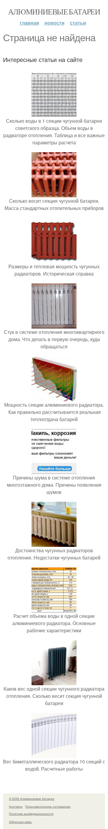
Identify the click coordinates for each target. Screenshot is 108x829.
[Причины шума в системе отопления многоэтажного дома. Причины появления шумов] (54, 470)
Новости (54, 22)
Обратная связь (20, 822)
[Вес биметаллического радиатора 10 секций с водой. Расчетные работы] (54, 754)
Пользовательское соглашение (47, 806)
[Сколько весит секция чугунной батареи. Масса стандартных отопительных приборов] (54, 193)
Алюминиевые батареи (54, 11)
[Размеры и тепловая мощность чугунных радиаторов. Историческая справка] (54, 259)
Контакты (15, 806)
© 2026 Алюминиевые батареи (31, 799)
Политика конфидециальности (31, 814)
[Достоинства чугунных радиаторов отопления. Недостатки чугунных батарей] (54, 543)
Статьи (78, 22)
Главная (29, 22)
